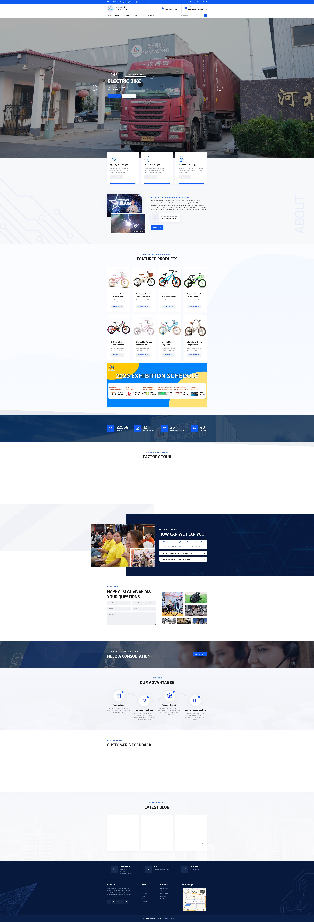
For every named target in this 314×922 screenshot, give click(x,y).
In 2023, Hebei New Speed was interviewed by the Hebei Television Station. (122, 843)
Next (201, 743)
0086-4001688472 (171, 9)
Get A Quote (199, 654)
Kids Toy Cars (164, 899)
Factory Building (144, 491)
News (135, 15)
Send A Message (130, 629)
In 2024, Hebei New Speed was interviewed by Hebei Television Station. (156, 843)
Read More (115, 177)
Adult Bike (163, 891)
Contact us (151, 15)
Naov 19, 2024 (185, 837)
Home (109, 15)
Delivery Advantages (188, 164)
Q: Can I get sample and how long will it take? (177, 553)
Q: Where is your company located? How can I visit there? (181, 542)
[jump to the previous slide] (94, 88)
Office (170, 491)
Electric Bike (164, 888)
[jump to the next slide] (220, 88)
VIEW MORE (128, 96)
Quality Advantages (119, 164)
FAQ (143, 15)
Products (126, 15)
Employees (195, 491)
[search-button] (205, 15)
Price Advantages (152, 164)
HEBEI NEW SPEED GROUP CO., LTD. (155, 918)
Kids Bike (163, 896)
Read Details (116, 306)
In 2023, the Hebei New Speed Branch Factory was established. (191, 843)
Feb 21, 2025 (149, 837)
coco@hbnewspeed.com (197, 9)
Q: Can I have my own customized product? (176, 559)
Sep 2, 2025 (115, 837)
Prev (192, 743)
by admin (125, 837)
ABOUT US (113, 96)
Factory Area (119, 491)
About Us (116, 15)
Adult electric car (165, 893)
